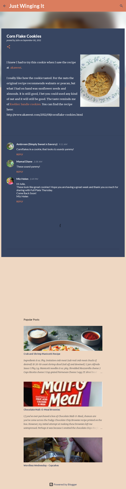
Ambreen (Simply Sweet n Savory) (36, 144)
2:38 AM (38, 161)
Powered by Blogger (65, 484)
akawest (15, 67)
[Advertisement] (63, 285)
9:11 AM (63, 144)
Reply (19, 154)
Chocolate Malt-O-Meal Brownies (42, 409)
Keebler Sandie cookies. (25, 104)
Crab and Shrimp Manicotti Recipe (42, 354)
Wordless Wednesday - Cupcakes (41, 465)
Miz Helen (22, 178)
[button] (8, 47)
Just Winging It (26, 6)
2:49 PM (34, 179)
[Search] (49, 6)
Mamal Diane (24, 161)
